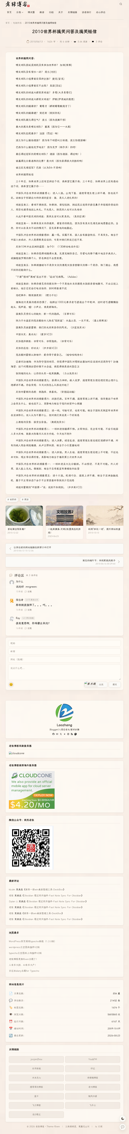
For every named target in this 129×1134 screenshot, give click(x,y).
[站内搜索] (121, 4)
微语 (41, 12)
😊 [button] (11, 684)
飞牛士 (92, 1105)
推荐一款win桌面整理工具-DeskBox (44, 889)
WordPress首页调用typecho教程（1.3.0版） (32, 941)
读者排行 (86, 12)
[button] (91, 684)
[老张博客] (18, 4)
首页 (9, 12)
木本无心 (36, 1077)
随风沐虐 (92, 1096)
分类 (18, 12)
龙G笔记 (36, 1114)
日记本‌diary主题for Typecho (24, 970)
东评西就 (36, 1068)
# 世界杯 (12, 499)
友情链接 (72, 12)
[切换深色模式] (122, 1118)
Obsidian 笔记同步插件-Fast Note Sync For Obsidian (52, 895)
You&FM (93, 1059)
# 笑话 (25, 499)
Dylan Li (13, 901)
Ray (18, 618)
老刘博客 (92, 1087)
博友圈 (31, 12)
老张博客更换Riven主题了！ (23, 959)
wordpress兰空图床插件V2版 (24, 947)
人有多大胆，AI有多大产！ (23, 965)
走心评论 (100, 12)
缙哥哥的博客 (36, 1087)
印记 (93, 1068)
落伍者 (19, 599)
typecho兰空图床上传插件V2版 (25, 953)
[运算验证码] (95, 684)
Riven (57, 1126)
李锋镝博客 (92, 1077)
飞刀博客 (36, 1105)
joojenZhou (36, 1059)
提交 (115, 684)
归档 (51, 12)
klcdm (12, 889)
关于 (60, 12)
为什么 (19, 581)
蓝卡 (36, 1096)
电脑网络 (17, 23)
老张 (11, 895)
